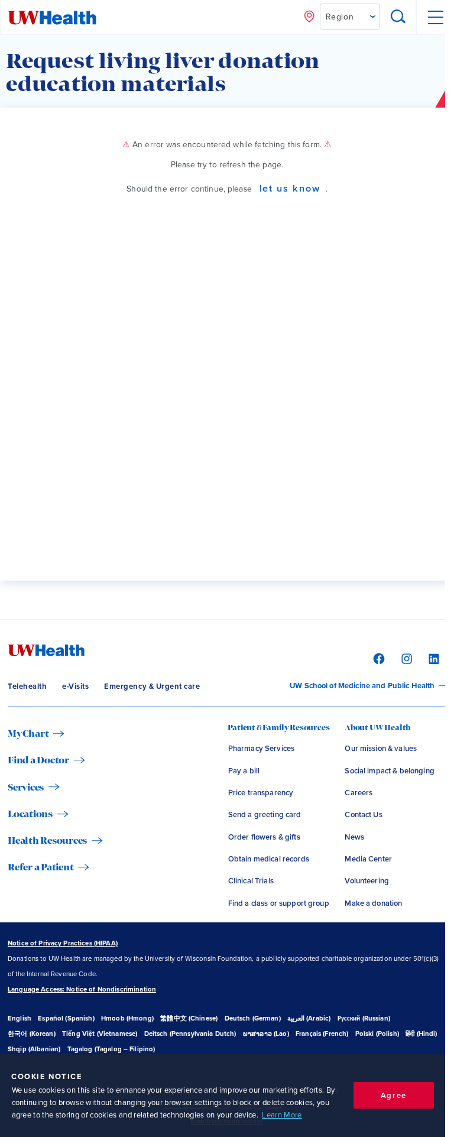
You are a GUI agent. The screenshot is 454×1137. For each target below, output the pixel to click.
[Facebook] (377, 658)
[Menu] (435, 17)
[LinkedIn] (432, 658)
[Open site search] (398, 17)
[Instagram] (405, 658)
